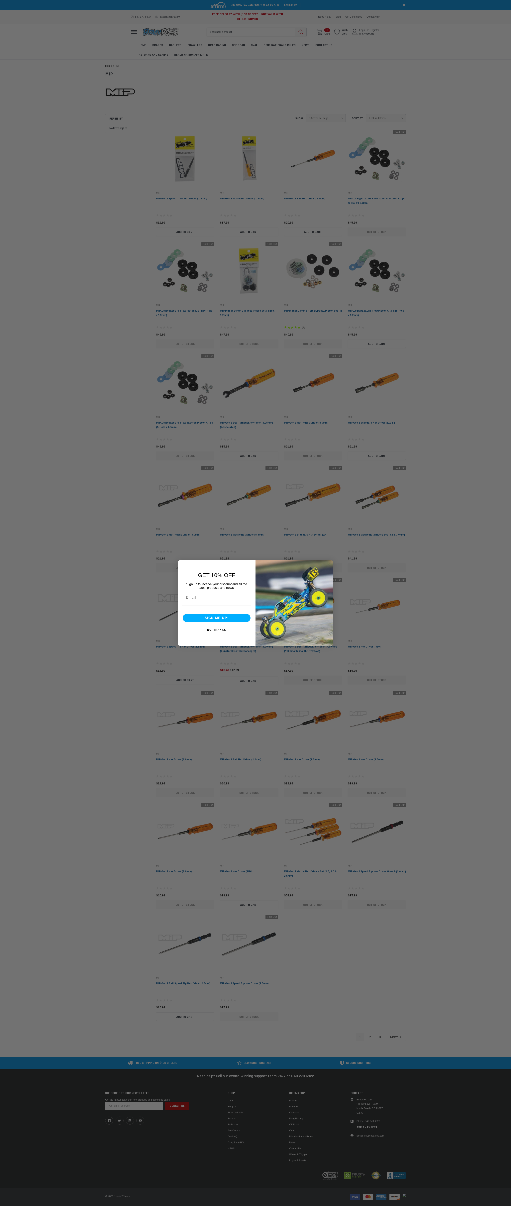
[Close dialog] (329, 564)
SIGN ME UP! (217, 618)
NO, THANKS (216, 630)
